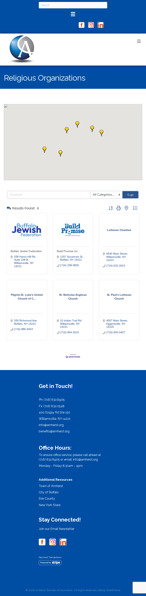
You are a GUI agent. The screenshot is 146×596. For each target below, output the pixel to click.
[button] (66, 130)
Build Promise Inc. (68, 251)
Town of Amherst (51, 486)
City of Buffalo (49, 492)
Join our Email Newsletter (56, 529)
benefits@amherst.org (54, 431)
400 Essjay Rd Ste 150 (54, 412)
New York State (49, 505)
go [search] (131, 194)
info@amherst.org (51, 425)
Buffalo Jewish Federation (26, 251)
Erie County (47, 498)
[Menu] (73, 14)
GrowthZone (113, 590)
